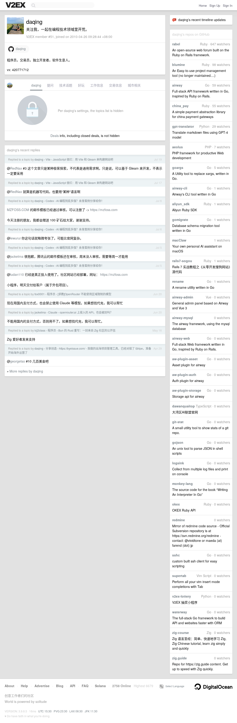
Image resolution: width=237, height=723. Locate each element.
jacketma (16, 256)
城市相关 (134, 85)
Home (203, 5)
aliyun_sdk (181, 204)
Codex (50, 201)
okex (176, 504)
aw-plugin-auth (184, 374)
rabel (176, 44)
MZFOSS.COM (18, 209)
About (9, 685)
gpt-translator (183, 126)
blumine (178, 64)
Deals (54, 135)
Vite (48, 159)
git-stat (178, 421)
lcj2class (39, 330)
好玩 (81, 85)
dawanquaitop (183, 406)
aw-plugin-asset (185, 359)
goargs (177, 167)
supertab (179, 575)
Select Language (173, 686)
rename (178, 281)
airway (177, 85)
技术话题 (65, 85)
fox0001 (39, 294)
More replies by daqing (26, 371)
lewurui (15, 238)
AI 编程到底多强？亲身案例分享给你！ (80, 201)
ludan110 (17, 274)
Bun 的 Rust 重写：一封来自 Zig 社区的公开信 (86, 330)
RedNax (16, 168)
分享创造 (51, 348)
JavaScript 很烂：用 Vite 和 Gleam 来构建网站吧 (83, 159)
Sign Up (214, 5)
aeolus (177, 147)
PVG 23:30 (60, 711)
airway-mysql (182, 317)
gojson (177, 442)
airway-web (181, 338)
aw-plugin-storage (186, 390)
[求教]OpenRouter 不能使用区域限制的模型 (84, 294)
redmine (178, 520)
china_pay (180, 105)
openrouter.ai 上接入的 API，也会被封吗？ (86, 312)
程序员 (51, 294)
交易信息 (115, 85)
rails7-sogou (182, 260)
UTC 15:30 (45, 711)
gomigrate (180, 219)
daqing (20, 48)
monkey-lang (182, 483)
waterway (179, 612)
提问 (50, 85)
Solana (100, 685)
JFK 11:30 (91, 711)
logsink (178, 463)
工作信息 (96, 85)
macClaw (179, 240)
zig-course (180, 632)
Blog (59, 685)
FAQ (85, 685)
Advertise (42, 685)
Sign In (227, 5)
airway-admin (182, 297)
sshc (176, 555)
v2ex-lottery (181, 596)
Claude (52, 312)
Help (24, 685)
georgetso (17, 361)
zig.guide (179, 658)
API (72, 685)
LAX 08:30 (76, 711)
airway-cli (179, 188)
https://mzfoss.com (104, 209)
